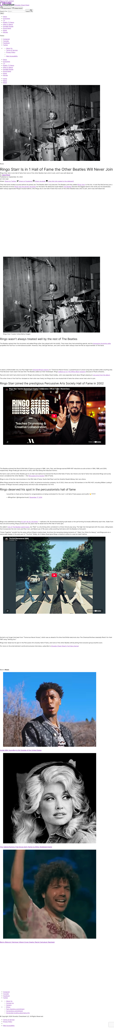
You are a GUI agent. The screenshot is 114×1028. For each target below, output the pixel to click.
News (5, 16)
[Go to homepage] (7, 988)
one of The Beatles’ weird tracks (18, 527)
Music (5, 30)
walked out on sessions (72, 371)
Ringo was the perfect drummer (25, 186)
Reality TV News (8, 22)
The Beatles (68, 186)
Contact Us (10, 1003)
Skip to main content (7, 1)
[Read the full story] (49, 746)
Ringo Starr (81, 184)
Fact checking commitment (15, 1009)
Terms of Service (12, 50)
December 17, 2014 (36, 497)
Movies (5, 32)
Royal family (7, 28)
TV (4, 20)
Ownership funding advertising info (18, 1013)
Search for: (4, 11)
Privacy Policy (10, 52)
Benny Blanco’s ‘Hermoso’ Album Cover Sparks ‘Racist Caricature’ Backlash (27, 942)
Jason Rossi (6, 175)
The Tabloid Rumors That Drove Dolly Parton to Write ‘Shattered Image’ (26, 847)
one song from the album (101, 375)
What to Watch (8, 24)
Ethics (8, 1007)
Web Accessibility (12, 56)
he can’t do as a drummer (29, 521)
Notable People (8, 26)
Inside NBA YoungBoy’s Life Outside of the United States (20, 750)
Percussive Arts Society (36, 476)
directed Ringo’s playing (41, 370)
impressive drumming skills (102, 343)
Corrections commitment (14, 1011)
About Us (9, 48)
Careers (8, 1005)
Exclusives (6, 18)
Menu (2, 13)
